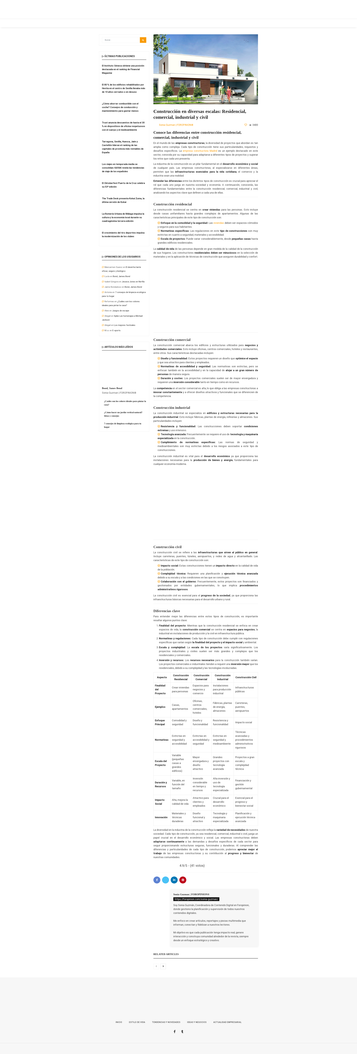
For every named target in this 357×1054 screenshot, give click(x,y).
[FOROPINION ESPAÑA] (137, 9)
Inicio (104, 23)
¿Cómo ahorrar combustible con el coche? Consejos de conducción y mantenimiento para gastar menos (120, 107)
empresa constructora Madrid (200, 150)
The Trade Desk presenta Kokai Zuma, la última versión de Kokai (123, 200)
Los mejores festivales (124, 325)
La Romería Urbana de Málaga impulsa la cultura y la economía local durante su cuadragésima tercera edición (123, 217)
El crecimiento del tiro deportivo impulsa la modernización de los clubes (123, 234)
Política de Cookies (227, 1050)
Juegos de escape (120, 310)
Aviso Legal (193, 1050)
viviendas (218, 222)
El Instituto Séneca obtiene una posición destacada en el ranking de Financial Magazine (123, 69)
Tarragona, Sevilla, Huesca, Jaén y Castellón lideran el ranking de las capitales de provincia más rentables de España (122, 147)
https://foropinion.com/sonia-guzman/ (196, 899)
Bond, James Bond (121, 276)
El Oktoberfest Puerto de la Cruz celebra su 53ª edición (123, 185)
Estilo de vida (120, 23)
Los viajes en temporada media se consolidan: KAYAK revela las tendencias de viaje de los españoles (123, 168)
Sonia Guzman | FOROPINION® (191, 894)
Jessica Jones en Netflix (133, 281)
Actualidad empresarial (202, 23)
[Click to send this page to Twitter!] (165, 879)
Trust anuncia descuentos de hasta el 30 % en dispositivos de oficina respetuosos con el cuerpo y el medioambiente (123, 126)
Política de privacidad (208, 1050)
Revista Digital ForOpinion (175, 1050)
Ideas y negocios (142, 23)
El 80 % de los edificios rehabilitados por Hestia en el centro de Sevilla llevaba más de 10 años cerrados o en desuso (123, 88)
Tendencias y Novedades (169, 23)
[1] (245, 125)
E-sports (116, 330)
